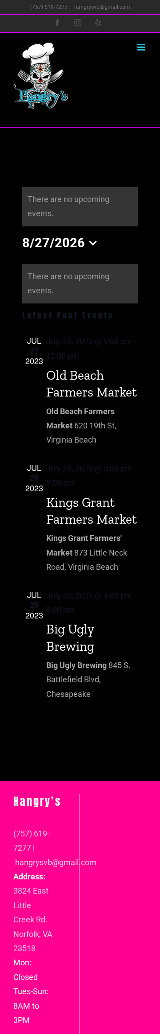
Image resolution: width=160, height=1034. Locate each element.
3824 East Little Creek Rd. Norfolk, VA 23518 (32, 919)
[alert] (80, 283)
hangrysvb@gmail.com (102, 7)
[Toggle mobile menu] (142, 47)
